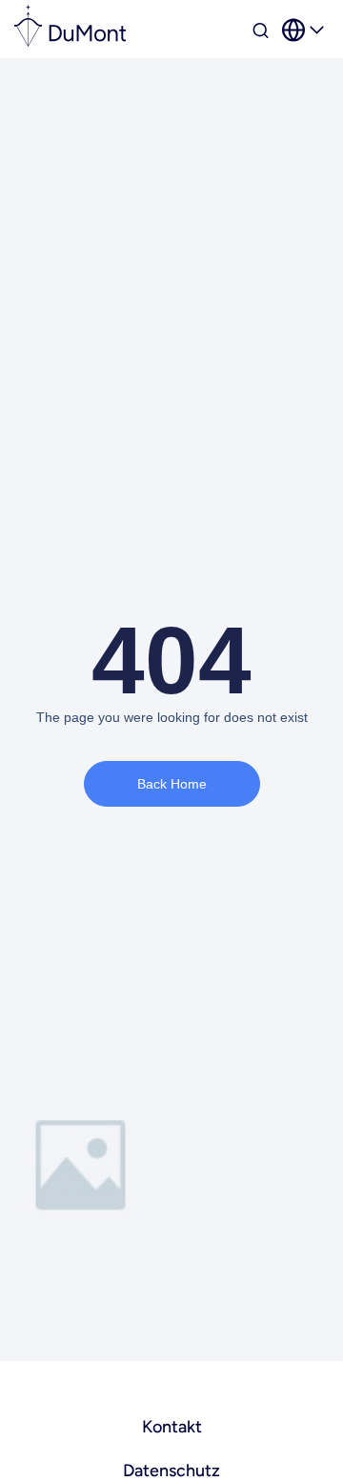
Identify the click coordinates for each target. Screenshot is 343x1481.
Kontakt (172, 1426)
